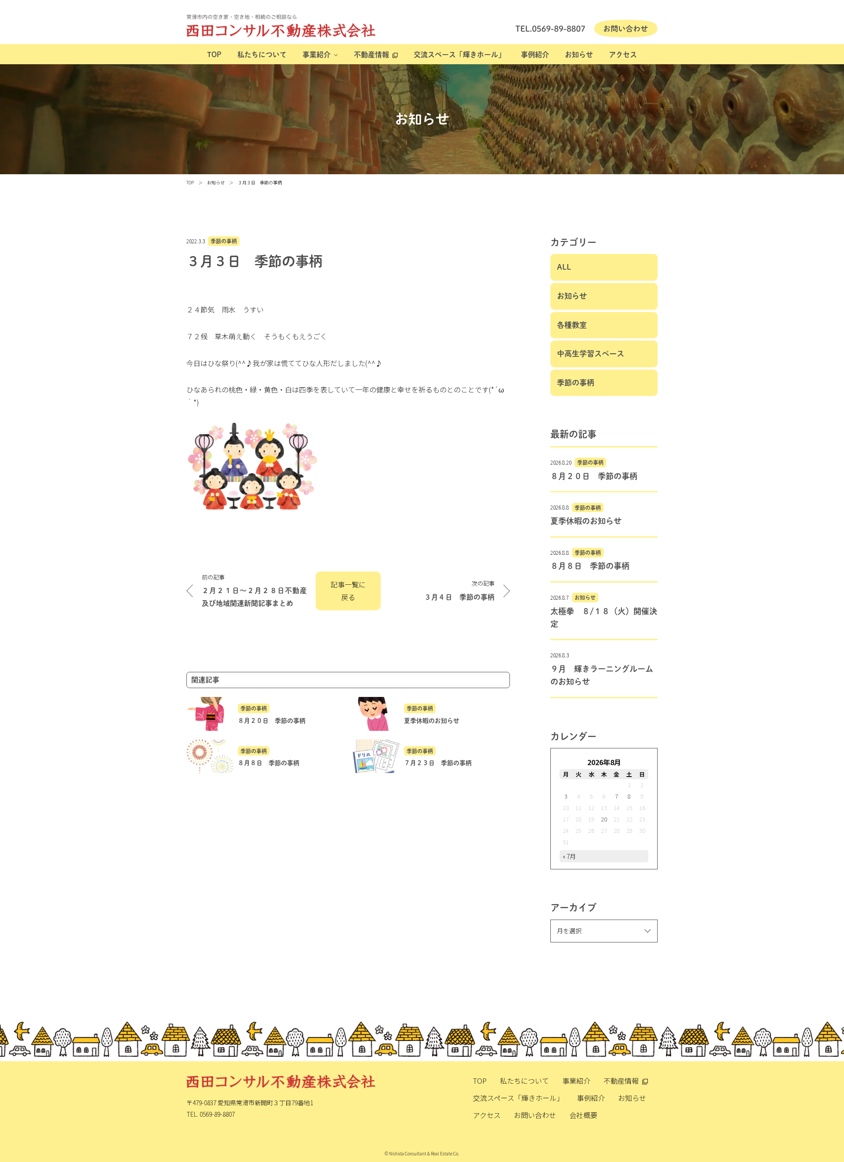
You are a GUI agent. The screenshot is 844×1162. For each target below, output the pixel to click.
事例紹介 (535, 54)
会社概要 (583, 1115)
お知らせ (579, 54)
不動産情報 (371, 54)
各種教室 (572, 325)
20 (604, 819)
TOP (214, 54)
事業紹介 (316, 54)
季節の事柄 (224, 241)
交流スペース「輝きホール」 (459, 54)
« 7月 (569, 856)
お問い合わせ (535, 1115)
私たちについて (262, 54)
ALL (564, 267)
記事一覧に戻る (348, 590)
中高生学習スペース (590, 353)
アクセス (623, 54)
